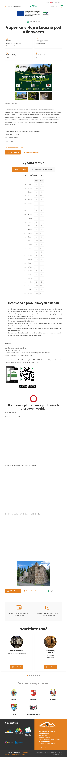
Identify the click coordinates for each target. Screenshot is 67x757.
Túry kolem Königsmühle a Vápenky (42, 169)
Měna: (57, 2)
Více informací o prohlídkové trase (14, 147)
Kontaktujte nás (45, 748)
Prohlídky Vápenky (20, 169)
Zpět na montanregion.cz (14, 6)
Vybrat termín (14, 152)
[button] (27, 675)
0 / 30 (36, 188)
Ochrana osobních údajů (18, 754)
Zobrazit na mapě (10, 45)
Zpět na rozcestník (35, 21)
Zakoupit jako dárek (32, 152)
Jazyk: (47, 2)
